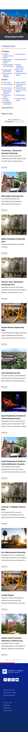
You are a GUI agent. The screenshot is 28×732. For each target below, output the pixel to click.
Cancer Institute (7, 82)
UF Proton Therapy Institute (20, 99)
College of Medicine (8, 84)
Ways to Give (7, 113)
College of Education (21, 59)
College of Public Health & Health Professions (7, 91)
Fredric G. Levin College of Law (19, 70)
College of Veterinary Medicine (21, 90)
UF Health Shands (20, 95)
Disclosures (6, 708)
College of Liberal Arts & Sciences (7, 70)
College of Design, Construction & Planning (7, 61)
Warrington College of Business (21, 74)
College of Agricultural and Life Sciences (8, 55)
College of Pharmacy (21, 88)
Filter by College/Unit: (14, 119)
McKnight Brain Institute (7, 95)
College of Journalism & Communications (20, 66)
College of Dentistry (21, 82)
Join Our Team (7, 703)
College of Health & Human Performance (8, 65)
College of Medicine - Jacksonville (21, 85)
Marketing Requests (9, 695)
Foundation (6, 705)
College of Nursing (7, 88)
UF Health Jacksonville (6, 99)
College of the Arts (20, 54)
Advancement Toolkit (9, 692)
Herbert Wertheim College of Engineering (7, 75)
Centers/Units (7, 107)
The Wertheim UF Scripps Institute (7, 103)
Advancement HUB (9, 690)
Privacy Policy (7, 710)
